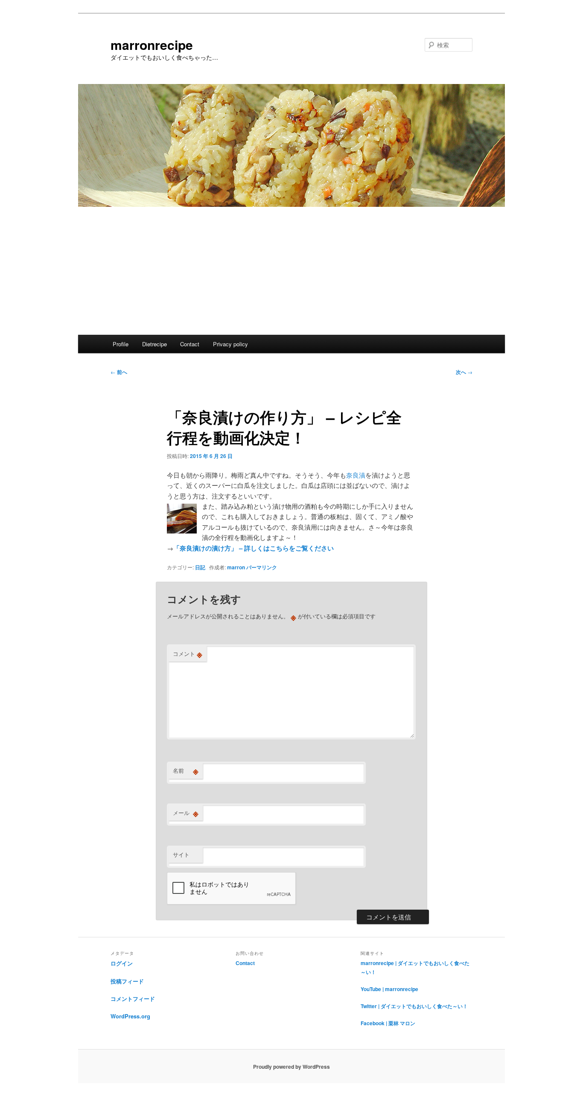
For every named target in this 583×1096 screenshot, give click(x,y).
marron (236, 567)
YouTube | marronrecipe (389, 989)
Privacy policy (230, 344)
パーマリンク (261, 567)
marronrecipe (152, 44)
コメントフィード (133, 999)
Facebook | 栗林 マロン (388, 1023)
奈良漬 (355, 474)
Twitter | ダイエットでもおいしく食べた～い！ (414, 1006)
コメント (187, 654)
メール (185, 813)
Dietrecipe (154, 344)
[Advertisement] (291, 271)
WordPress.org (130, 1016)
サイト (181, 854)
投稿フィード (127, 981)
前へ (119, 372)
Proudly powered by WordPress (291, 1066)
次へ (464, 372)
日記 (200, 567)
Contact (189, 344)
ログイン (122, 963)
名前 (185, 770)
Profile (120, 344)
